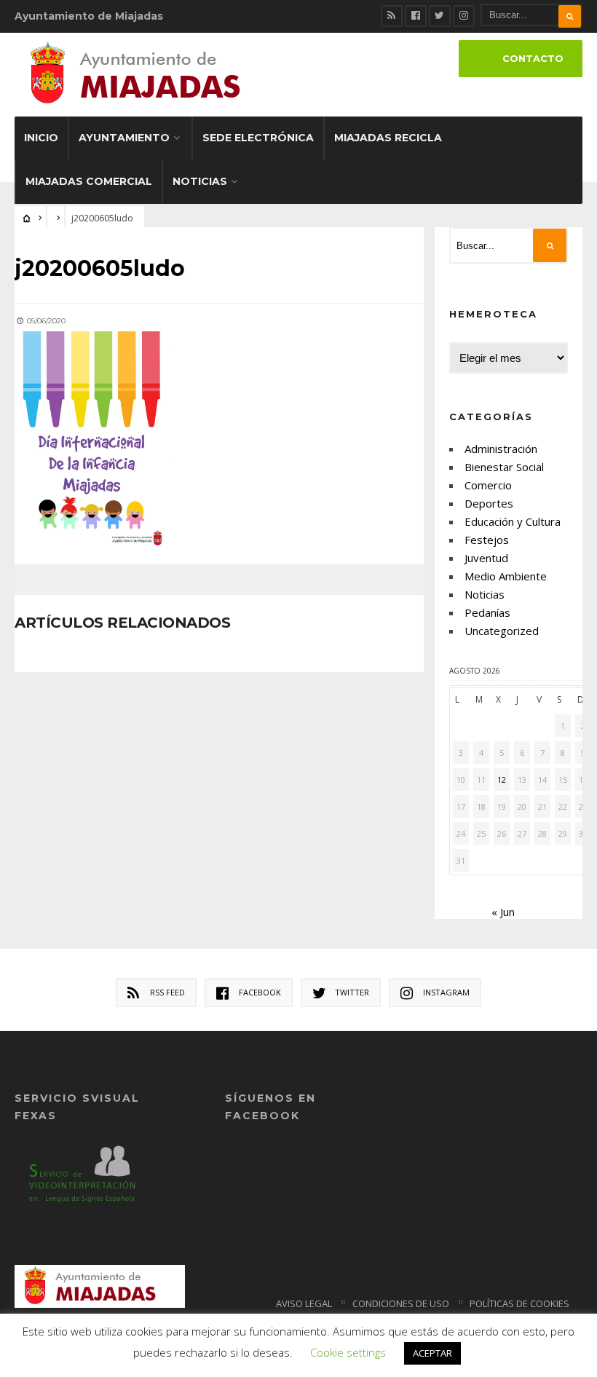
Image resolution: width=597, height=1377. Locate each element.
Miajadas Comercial (88, 181)
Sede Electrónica (258, 137)
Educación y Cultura (512, 521)
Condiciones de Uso (400, 1303)
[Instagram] (464, 16)
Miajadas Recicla (388, 137)
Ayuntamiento (124, 137)
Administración (500, 448)
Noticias (200, 181)
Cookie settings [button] (348, 1352)
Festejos (486, 539)
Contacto (533, 58)
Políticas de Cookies (519, 1303)
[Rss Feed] (392, 16)
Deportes (488, 503)
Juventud (486, 558)
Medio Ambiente (505, 576)
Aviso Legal (304, 1303)
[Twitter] (440, 16)
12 (501, 779)
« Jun (503, 911)
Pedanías (487, 612)
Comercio (488, 485)
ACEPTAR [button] (432, 1353)
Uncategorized (501, 630)
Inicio (41, 137)
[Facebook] (416, 16)
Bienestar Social (504, 466)
